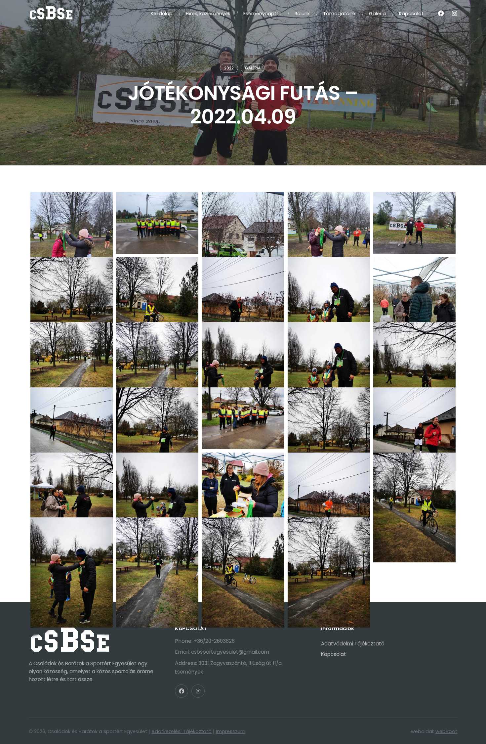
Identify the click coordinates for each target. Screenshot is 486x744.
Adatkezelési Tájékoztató (181, 731)
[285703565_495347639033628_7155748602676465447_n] (71, 353)
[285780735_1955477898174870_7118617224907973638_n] (329, 353)
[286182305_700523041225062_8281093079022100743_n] (243, 548)
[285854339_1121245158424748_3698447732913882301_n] (157, 223)
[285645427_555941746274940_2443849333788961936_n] (157, 288)
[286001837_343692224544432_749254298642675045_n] (71, 548)
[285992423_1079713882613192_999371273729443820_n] (329, 223)
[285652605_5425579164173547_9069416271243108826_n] (243, 288)
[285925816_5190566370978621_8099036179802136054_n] (71, 483)
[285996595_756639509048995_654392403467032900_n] (329, 483)
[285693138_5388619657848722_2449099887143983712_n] (71, 223)
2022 (229, 68)
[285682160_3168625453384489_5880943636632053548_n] (414, 288)
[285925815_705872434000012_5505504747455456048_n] (329, 418)
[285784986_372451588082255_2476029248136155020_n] (414, 353)
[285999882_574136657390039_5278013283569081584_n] (414, 483)
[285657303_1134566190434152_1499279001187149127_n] (329, 288)
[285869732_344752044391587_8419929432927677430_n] (243, 418)
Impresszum (230, 731)
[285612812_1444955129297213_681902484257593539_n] (71, 288)
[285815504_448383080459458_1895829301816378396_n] (157, 418)
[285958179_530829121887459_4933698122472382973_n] (157, 483)
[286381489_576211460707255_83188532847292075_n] (414, 223)
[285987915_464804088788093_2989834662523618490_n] (243, 483)
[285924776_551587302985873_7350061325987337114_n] (243, 223)
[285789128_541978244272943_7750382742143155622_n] (71, 418)
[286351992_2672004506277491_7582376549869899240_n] (329, 548)
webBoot (446, 731)
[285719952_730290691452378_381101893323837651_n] (157, 353)
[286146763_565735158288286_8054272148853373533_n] (157, 548)
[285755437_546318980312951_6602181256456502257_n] (243, 353)
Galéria (253, 68)
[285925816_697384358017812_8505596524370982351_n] (414, 418)
